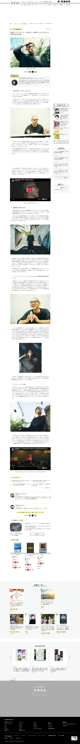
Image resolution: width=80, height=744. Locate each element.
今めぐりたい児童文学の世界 (46, 625)
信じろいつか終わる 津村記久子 (64, 128)
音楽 (32, 512)
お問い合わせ (18, 738)
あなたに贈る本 (28, 625)
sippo (35, 722)
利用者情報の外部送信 (52, 735)
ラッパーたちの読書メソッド (17, 29)
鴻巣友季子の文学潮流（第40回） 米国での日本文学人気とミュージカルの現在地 (16, 628)
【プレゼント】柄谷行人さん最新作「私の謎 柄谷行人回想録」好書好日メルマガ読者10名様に (58, 670)
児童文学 (48, 633)
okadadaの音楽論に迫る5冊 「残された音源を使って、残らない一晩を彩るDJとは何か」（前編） (37, 529)
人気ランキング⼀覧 (61, 142)
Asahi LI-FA (50, 726)
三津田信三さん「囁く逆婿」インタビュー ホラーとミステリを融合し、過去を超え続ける (64, 123)
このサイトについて (8, 735)
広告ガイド (12, 738)
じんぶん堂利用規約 (8, 736)
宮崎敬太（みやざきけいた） (21, 493)
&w (6, 723)
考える (25, 4)
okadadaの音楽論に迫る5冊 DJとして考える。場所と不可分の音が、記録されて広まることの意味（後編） (37, 527)
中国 (42, 512)
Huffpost (20, 725)
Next (69, 657)
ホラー (45, 4)
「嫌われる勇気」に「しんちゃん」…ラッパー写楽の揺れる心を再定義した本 (37, 524)
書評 (30, 1)
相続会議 (49, 723)
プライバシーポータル (32, 735)
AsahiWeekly (65, 725)
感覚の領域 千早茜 (63, 134)
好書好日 (15, 3)
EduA (5, 725)
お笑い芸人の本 (55, 4)
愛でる (11, 609)
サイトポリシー (23, 735)
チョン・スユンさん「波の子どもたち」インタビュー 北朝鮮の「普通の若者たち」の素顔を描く (63, 628)
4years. (49, 722)
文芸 (14, 631)
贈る (14, 609)
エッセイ (36, 4)
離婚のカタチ (7, 730)
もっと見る (66, 4)
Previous (11, 657)
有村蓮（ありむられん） (20, 505)
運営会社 (6, 738)
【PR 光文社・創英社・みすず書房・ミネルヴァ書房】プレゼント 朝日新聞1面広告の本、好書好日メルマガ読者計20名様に (21, 670)
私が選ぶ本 (49, 4)
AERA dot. (20, 726)
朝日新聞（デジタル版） (9, 722)
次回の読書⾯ (45, 1)
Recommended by (43, 487)
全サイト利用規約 (61, 735)
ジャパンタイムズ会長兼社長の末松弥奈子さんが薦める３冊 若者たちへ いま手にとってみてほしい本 (64, 117)
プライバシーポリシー (42, 735)
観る (22, 4)
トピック (41, 1)
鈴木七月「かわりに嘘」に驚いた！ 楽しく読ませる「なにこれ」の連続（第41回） (47, 603)
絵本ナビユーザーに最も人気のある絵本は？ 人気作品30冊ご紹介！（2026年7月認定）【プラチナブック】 (16, 604)
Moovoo (6, 726)
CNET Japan (21, 722)
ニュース (33, 1)
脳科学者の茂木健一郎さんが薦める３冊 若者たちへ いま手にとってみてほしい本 (64, 110)
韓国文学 (61, 4)
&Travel (9, 723)
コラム (27, 1)
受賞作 (29, 4)
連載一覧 (50, 1)
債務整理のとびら (22, 730)
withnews (6, 728)
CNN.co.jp (20, 723)
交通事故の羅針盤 (51, 728)
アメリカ (17, 631)
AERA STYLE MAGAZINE (38, 728)
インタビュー (23, 1)
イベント (37, 1)
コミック (40, 4)
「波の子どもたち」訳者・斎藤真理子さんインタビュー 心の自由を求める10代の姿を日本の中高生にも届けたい (47, 628)
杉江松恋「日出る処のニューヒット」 (47, 600)
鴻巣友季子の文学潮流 (14, 625)
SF (39, 512)
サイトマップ (16, 735)
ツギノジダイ (50, 725)
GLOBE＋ (35, 723)
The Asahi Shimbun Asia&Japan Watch (69, 724)
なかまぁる (35, 726)
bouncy (20, 728)
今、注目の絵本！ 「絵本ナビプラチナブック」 (16, 601)
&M (5, 723)
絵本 (32, 4)
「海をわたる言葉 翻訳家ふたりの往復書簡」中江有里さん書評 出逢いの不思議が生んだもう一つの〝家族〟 (39, 670)
